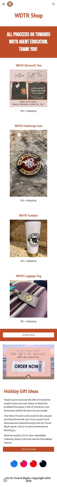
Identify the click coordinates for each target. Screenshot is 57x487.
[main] (28, 15)
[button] (3, 4)
